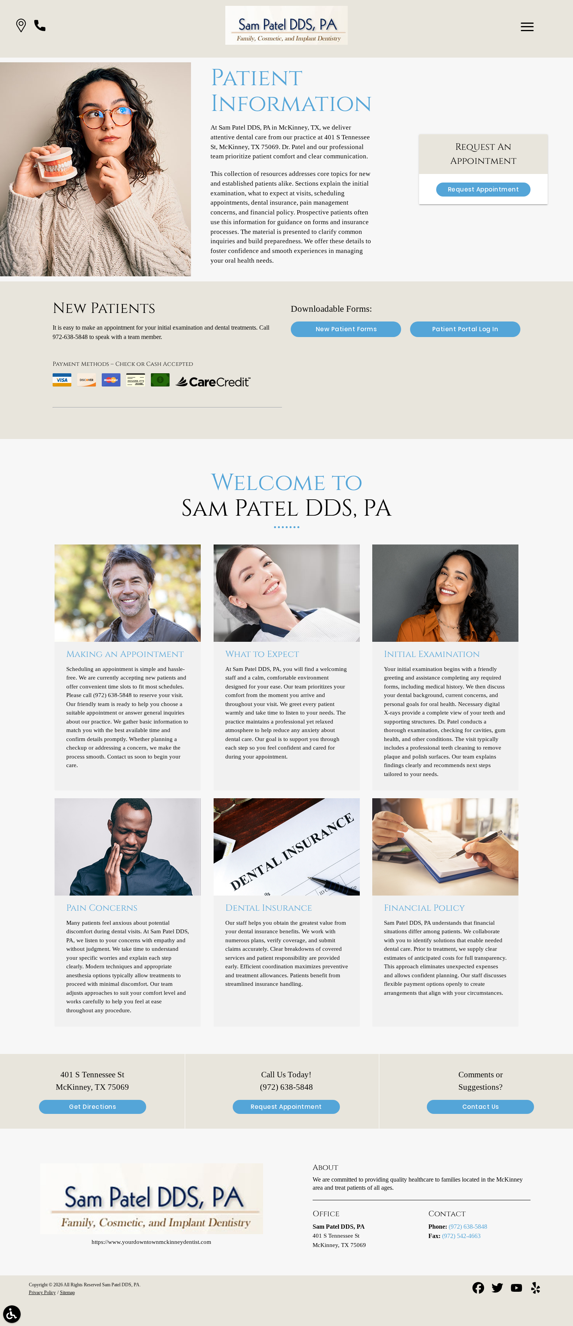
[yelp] (535, 1291)
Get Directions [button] (92, 1107)
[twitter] (498, 1291)
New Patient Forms (346, 329)
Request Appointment (483, 189)
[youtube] (517, 1291)
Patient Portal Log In (465, 329)
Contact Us (480, 1107)
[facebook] (479, 1291)
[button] (21, 27)
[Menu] (527, 27)
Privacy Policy (42, 1292)
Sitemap (67, 1292)
